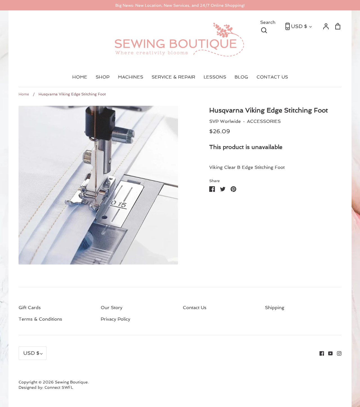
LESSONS (215, 77)
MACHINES (130, 77)
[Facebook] (319, 353)
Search (270, 26)
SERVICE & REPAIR (173, 77)
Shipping (274, 307)
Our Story (111, 307)
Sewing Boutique (71, 382)
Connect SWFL (58, 387)
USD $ (299, 26)
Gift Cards (30, 307)
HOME (79, 77)
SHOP (102, 77)
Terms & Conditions (40, 319)
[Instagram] (337, 353)
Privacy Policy (115, 319)
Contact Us (194, 307)
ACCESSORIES (264, 121)
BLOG (241, 77)
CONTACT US (272, 77)
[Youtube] (328, 353)
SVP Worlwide (225, 121)
